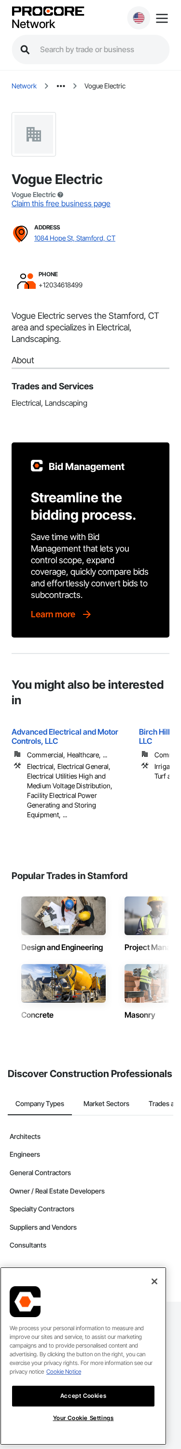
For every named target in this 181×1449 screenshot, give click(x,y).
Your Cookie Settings (83, 1417)
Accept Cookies (83, 1395)
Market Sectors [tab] (106, 1103)
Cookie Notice (63, 1371)
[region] (83, 1356)
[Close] (154, 1281)
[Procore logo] (48, 11)
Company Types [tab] (39, 1103)
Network (33, 24)
